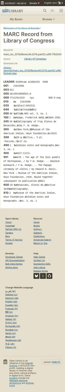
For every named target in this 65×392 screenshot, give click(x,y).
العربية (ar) (10, 291)
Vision (8, 222)
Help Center (39, 257)
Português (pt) (12, 326)
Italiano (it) (10, 319)
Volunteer (10, 225)
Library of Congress (35, 58)
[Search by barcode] (52, 10)
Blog (7, 236)
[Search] (44, 10)
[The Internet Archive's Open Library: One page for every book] (14, 10)
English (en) (11, 301)
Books (37, 225)
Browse (47, 19)
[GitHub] (49, 276)
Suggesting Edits (42, 264)
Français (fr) (11, 308)
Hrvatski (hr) (11, 316)
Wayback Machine (18, 380)
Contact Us (39, 260)
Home (36, 222)
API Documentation (14, 260)
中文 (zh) (9, 344)
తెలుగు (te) (10, 337)
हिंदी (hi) (9, 312)
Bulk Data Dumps (13, 264)
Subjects (38, 233)
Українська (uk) (13, 340)
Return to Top (40, 243)
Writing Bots (11, 267)
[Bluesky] (36, 276)
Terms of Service (13, 240)
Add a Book (39, 267)
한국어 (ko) (11, 322)
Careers (9, 233)
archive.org (15, 383)
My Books (16, 19)
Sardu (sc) (10, 333)
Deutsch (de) (11, 298)
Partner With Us (13, 229)
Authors (38, 229)
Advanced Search (42, 240)
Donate (35, 3)
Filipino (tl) (10, 347)
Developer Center (14, 257)
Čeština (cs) (11, 294)
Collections (39, 236)
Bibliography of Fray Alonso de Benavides (22, 28)
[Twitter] (43, 276)
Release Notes (41, 271)
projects (13, 378)
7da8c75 (56, 362)
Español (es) (11, 305)
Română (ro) (11, 330)
